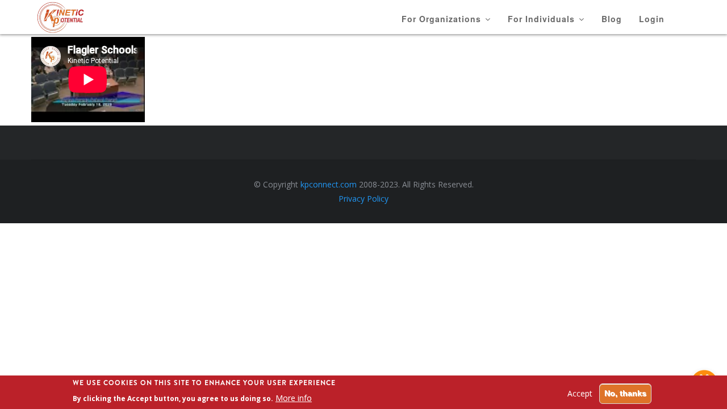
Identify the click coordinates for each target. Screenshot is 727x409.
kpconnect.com (328, 184)
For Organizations (443, 18)
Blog (611, 18)
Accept (579, 393)
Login (652, 18)
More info (293, 398)
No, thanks (625, 393)
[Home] (75, 18)
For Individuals (543, 18)
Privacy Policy (363, 198)
